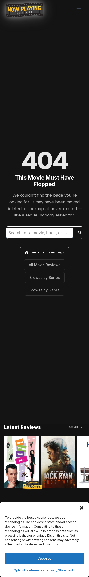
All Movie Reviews (44, 265)
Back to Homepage (47, 252)
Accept (44, 558)
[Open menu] (78, 10)
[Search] (80, 233)
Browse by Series (44, 277)
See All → (74, 427)
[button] (81, 507)
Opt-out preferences (29, 570)
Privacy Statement (60, 570)
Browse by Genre (44, 290)
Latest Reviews (22, 427)
